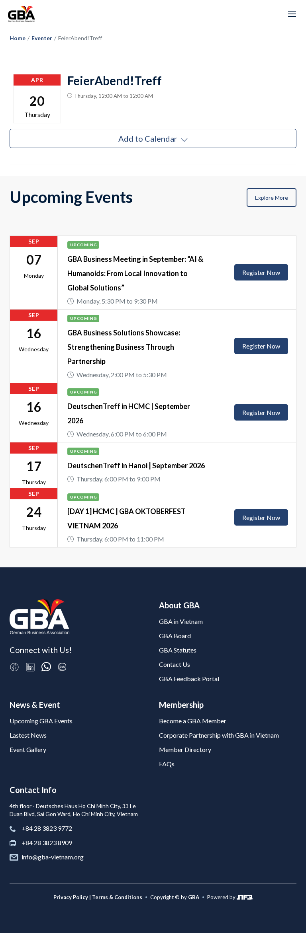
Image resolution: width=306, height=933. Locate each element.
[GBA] (21, 14)
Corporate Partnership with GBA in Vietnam (219, 735)
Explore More (271, 197)
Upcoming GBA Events (41, 721)
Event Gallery (28, 749)
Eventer (41, 38)
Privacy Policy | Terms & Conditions (97, 897)
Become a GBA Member (192, 721)
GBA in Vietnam (181, 621)
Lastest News (28, 735)
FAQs (167, 763)
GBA (193, 897)
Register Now (261, 272)
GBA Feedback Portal (189, 678)
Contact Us (174, 664)
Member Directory (185, 749)
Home (18, 38)
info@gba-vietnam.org (53, 857)
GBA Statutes (177, 650)
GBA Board (175, 635)
